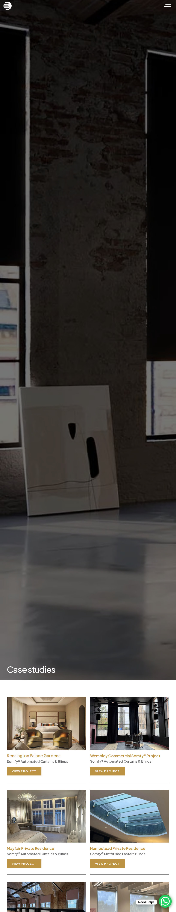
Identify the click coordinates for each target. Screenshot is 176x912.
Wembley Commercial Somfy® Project (125, 755)
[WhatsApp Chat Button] (165, 901)
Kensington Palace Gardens (34, 755)
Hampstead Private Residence (117, 848)
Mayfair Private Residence (30, 848)
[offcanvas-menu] (167, 6)
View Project (24, 771)
